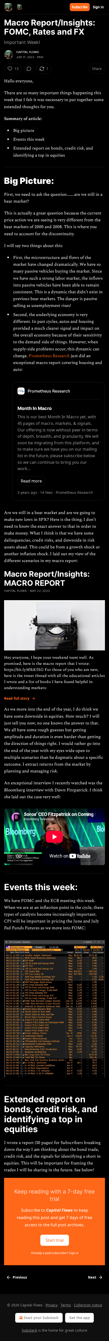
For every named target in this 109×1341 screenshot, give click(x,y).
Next (92, 1277)
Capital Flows (27, 52)
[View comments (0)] (29, 69)
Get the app (79, 1317)
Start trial (55, 1240)
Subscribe (80, 7)
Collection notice (88, 1305)
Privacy (52, 1305)
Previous (20, 1277)
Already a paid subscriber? (54, 1253)
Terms (66, 1305)
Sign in (98, 7)
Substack (29, 1330)
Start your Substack (41, 1317)
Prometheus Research (49, 356)
